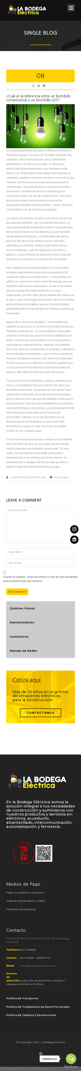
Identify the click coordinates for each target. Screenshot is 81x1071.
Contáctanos (41, 713)
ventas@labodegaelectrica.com (38, 965)
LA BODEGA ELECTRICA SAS (28, 477)
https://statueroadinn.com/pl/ (17, 1068)
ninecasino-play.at (47, 1068)
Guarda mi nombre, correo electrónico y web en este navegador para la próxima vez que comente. (40, 579)
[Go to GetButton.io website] (71, 1066)
